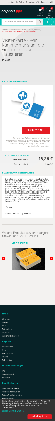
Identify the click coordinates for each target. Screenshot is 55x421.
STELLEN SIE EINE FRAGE (17, 156)
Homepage (5, 30)
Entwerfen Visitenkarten (12, 395)
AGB (4, 326)
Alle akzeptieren (39, 416)
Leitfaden (20, 2)
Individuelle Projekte (10, 389)
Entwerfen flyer (8, 399)
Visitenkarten (15, 30)
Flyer (4, 350)
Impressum (6, 333)
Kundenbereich (47, 2)
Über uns (5, 319)
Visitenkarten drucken (11, 392)
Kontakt (11, 2)
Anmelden (6, 378)
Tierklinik (37, 30)
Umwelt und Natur (26, 30)
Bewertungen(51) (32, 2)
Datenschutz (7, 329)
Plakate (5, 357)
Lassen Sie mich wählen (13, 411)
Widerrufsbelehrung (10, 336)
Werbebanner (7, 354)
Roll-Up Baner (7, 360)
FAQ (3, 371)
